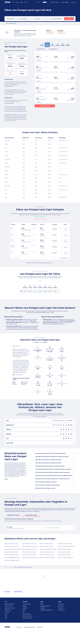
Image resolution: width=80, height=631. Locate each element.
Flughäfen (42, 608)
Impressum (19, 627)
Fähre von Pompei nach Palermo (65, 557)
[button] (37, 18)
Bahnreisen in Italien (10, 608)
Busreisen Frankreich (28, 616)
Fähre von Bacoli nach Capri (64, 554)
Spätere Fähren (64, 258)
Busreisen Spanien (27, 618)
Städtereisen (61, 604)
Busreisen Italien (27, 614)
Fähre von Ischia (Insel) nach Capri (30, 546)
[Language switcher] (45, 2)
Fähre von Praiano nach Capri (29, 552)
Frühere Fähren (16, 258)
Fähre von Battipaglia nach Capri (12, 557)
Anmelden (73, 2)
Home (5, 567)
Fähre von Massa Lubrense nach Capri (31, 557)
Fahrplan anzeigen (10, 74)
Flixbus (24, 610)
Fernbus (17, 2)
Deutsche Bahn (8, 606)
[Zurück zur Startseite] (8, 2)
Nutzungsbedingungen (29, 627)
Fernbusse (25, 601)
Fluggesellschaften (45, 606)
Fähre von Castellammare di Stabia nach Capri (51, 549)
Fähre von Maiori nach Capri (11, 552)
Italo (6, 618)
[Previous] (21, 287)
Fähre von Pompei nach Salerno (12, 560)
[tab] (40, 49)
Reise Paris (60, 608)
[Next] (73, 45)
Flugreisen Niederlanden (46, 610)
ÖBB (6, 616)
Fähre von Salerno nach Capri (29, 543)
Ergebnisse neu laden (39, 218)
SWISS (41, 604)
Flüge (21, 2)
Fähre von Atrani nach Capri (64, 552)
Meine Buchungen (54, 2)
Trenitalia (7, 612)
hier (53, 262)
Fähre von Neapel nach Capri (11, 543)
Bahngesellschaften (9, 604)
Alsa (24, 612)
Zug (13, 2)
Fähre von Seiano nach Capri (46, 546)
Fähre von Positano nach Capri (11, 546)
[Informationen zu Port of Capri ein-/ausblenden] (73, 528)
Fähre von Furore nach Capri (11, 554)
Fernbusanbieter (27, 604)
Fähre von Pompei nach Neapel (47, 557)
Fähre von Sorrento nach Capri (65, 543)
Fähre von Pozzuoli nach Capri (47, 552)
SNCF (6, 614)
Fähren (25, 2)
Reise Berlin (61, 606)
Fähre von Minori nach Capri (29, 554)
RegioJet (25, 606)
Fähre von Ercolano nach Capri (47, 554)
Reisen (59, 601)
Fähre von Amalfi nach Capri (46, 543)
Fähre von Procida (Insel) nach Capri (66, 546)
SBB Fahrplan (8, 610)
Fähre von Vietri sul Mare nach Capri (13, 549)
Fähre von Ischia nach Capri (64, 549)
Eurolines (25, 608)
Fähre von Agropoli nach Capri (29, 549)
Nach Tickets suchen (10, 59)
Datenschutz (40, 627)
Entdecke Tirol (61, 610)
